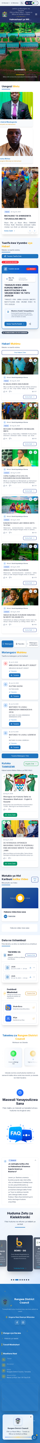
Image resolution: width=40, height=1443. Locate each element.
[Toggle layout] (30, 1417)
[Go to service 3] (17, 1279)
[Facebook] (17, 1322)
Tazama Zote (31, 955)
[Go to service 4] (20, 1279)
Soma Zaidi (6, 231)
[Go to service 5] (22, 1279)
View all (34, 879)
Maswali (6, 3)
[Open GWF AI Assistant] (34, 1437)
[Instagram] (23, 1322)
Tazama (16, 675)
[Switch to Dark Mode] (22, 3)
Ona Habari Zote (20, 352)
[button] (20, 1179)
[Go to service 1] (11, 1279)
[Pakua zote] (30, 967)
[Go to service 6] (24, 1279)
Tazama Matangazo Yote (20, 756)
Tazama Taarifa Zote (14, 256)
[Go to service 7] (26, 1279)
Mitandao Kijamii (18, 3)
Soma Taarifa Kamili (14, 324)
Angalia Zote (29, 764)
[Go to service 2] (13, 1279)
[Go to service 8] (28, 1279)
